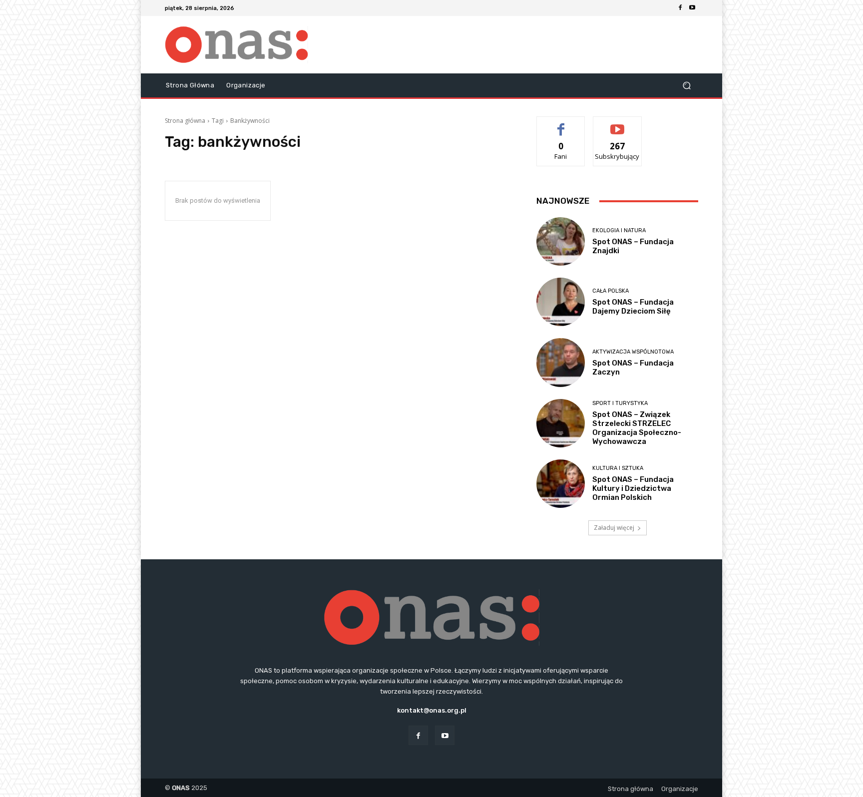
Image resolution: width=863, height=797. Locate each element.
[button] (686, 85)
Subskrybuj (617, 124)
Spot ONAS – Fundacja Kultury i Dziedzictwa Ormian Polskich (633, 488)
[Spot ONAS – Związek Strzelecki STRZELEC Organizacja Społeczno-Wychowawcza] (560, 423)
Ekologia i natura (619, 230)
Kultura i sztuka (617, 468)
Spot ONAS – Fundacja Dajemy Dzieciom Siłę (633, 307)
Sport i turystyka (620, 403)
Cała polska (610, 291)
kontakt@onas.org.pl (431, 710)
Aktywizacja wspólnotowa (633, 352)
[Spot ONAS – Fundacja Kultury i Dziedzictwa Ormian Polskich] (560, 483)
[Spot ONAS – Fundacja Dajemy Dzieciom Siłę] (560, 302)
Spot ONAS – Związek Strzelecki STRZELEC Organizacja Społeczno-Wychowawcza (636, 428)
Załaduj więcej (614, 527)
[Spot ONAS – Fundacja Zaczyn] (560, 362)
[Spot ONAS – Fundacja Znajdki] (560, 241)
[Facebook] (680, 8)
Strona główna (185, 120)
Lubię (561, 124)
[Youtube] (692, 8)
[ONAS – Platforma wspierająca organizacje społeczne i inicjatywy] (236, 44)
